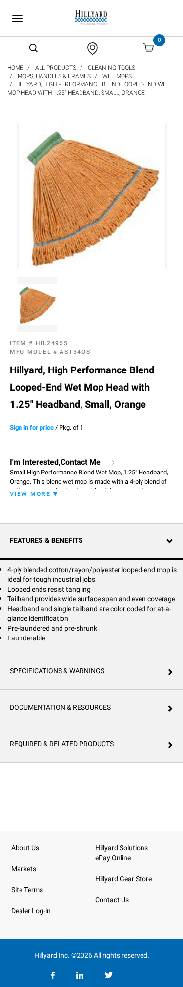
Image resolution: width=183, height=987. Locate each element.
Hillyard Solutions (121, 848)
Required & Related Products (62, 744)
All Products (55, 67)
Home (15, 67)
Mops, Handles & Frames (54, 76)
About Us (25, 848)
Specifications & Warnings (57, 671)
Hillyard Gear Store (123, 879)
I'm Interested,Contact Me (55, 462)
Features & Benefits (46, 540)
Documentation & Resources (60, 707)
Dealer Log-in (31, 911)
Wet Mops (117, 76)
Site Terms (27, 890)
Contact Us (112, 900)
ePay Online (113, 858)
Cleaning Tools (111, 67)
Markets (23, 869)
